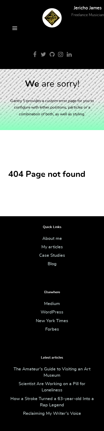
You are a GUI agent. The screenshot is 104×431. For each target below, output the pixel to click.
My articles (52, 247)
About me (52, 238)
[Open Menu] (15, 29)
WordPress (52, 312)
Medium (52, 304)
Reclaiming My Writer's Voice (52, 413)
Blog (52, 264)
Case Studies (52, 255)
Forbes (52, 329)
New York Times (52, 321)
